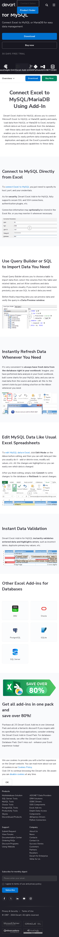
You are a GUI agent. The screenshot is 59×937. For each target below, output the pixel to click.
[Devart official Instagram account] (30, 898)
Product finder (27, 10)
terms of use (19, 884)
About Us (34, 831)
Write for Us (35, 859)
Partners (33, 849)
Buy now (29, 45)
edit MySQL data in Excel (17, 452)
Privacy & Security (10, 911)
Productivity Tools (10, 810)
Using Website (8, 846)
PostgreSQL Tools (10, 807)
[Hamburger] (53, 4)
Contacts (33, 837)
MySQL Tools (8, 801)
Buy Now (49, 78)
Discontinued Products (12, 817)
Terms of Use (27, 911)
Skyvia (5, 814)
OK (7, 782)
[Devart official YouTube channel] (24, 898)
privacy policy (35, 884)
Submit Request (9, 831)
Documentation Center (12, 837)
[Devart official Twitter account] (11, 898)
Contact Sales (28, 3)
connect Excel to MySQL (17, 186)
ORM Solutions (36, 798)
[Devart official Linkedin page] (17, 898)
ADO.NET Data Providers (40, 795)
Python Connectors (38, 820)
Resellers (34, 853)
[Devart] (9, 5)
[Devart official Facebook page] (4, 898)
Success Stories (36, 843)
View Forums (7, 834)
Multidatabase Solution (12, 795)
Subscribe (10, 890)
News (32, 834)
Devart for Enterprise (39, 856)
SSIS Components (37, 804)
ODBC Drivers (36, 801)
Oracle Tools (7, 804)
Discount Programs (10, 843)
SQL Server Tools (10, 798)
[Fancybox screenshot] (29, 228)
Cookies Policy (25, 767)
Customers (34, 846)
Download (29, 36)
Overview (7, 78)
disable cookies (17, 774)
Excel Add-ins (36, 807)
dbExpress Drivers (37, 817)
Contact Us (34, 840)
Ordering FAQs (8, 840)
